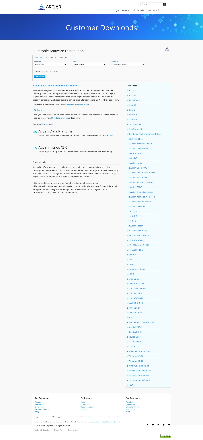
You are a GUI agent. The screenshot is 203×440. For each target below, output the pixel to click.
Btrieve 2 (132, 114)
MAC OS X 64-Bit (136, 302)
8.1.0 (133, 220)
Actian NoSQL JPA (139, 177)
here (89, 417)
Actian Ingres (136, 162)
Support (38, 402)
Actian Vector (136, 225)
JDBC (131, 274)
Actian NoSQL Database (141, 182)
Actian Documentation (140, 201)
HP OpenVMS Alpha (137, 230)
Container (132, 119)
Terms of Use (73, 430)
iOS (130, 259)
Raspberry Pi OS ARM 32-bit (141, 322)
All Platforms (134, 100)
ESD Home (132, 85)
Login (116, 10)
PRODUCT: (76, 62)
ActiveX (132, 90)
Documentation (135, 138)
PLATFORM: (37, 62)
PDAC (131, 317)
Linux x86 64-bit (135, 298)
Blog (37, 411)
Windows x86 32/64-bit (139, 380)
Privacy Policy (59, 430)
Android (132, 105)
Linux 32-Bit (133, 278)
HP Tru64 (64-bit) (136, 240)
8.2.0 (134, 216)
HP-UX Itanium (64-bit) (138, 245)
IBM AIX (132, 254)
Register (126, 10)
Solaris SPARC (135, 327)
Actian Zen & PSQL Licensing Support (106, 422)
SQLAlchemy (134, 341)
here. (119, 417)
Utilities (131, 346)
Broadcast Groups (59, 117)
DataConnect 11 (135, 129)
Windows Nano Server (138, 375)
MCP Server (134, 307)
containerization (135, 124)
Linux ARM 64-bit (136, 283)
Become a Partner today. (77, 104)
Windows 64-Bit (135, 360)
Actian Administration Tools (142, 196)
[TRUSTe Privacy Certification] (165, 435)
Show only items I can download (47, 71)
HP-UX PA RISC (135, 249)
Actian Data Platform (139, 148)
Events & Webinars (42, 409)
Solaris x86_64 (135, 331)
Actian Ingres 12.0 (53, 147)
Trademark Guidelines (42, 430)
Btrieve (131, 109)
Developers (130, 402)
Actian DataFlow (137, 206)
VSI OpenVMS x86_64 (139, 351)
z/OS (130, 385)
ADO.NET (132, 95)
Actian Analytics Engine (141, 143)
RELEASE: (114, 62)
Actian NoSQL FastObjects (142, 172)
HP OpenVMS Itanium (138, 235)
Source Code (134, 336)
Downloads (39, 406)
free (112, 135)
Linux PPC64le (135, 293)
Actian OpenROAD (139, 167)
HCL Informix (136, 153)
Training (84, 409)
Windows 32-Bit (135, 356)
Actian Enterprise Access (141, 191)
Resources (39, 404)
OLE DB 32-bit (135, 312)
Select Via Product (41, 57)
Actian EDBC (136, 187)
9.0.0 (134, 211)
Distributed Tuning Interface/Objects (144, 133)
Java (130, 264)
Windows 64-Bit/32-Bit (138, 365)
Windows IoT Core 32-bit (139, 370)
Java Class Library (136, 269)
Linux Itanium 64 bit (137, 288)
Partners (84, 402)
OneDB (133, 158)
